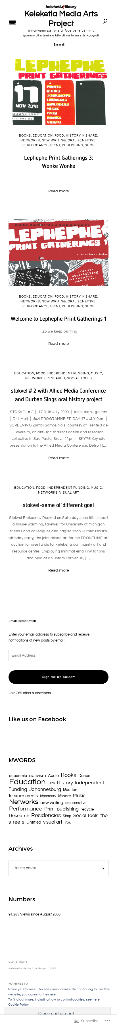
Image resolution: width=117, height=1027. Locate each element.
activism (37, 775)
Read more (58, 191)
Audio (53, 776)
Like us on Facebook (37, 719)
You (67, 822)
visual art (69, 492)
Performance (35, 145)
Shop (90, 145)
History (73, 135)
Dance (84, 776)
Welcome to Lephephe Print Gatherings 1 (58, 318)
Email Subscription (22, 621)
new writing (54, 140)
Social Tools (79, 378)
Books (25, 135)
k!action (70, 790)
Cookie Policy (18, 1005)
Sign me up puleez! (58, 677)
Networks (30, 140)
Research (56, 378)
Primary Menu (12, 22)
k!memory (48, 796)
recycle (87, 809)
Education (43, 135)
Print (55, 145)
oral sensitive (82, 140)
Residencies (46, 815)
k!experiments (23, 795)
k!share (89, 135)
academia (18, 776)
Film (51, 783)
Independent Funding (68, 373)
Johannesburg (45, 789)
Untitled (33, 822)
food (59, 135)
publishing (72, 145)
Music (96, 373)
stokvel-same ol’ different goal (58, 504)
